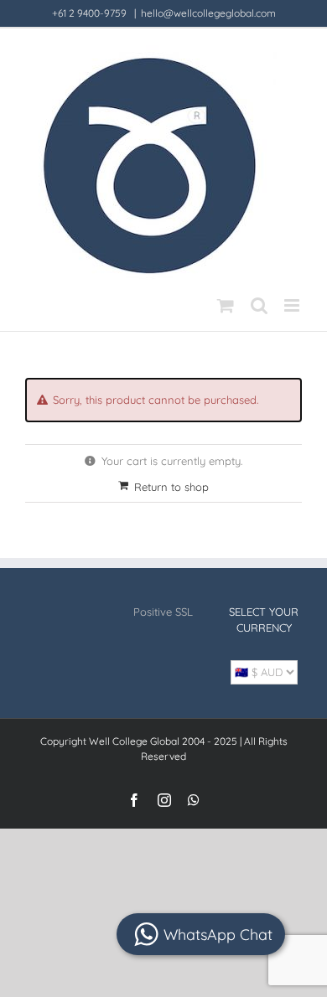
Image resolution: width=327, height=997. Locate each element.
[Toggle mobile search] (259, 305)
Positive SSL (163, 611)
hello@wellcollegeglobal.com (208, 13)
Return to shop (171, 486)
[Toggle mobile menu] (293, 305)
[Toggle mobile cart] (225, 305)
